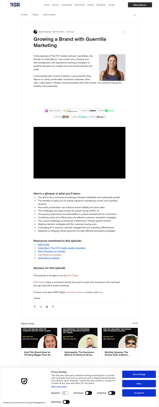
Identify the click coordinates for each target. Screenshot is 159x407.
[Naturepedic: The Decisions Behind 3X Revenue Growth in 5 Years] (80, 338)
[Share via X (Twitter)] (41, 306)
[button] (135, 15)
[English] (119, 4)
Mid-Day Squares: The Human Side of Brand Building (116, 353)
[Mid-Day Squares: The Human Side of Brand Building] (120, 338)
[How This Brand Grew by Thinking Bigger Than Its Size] (39, 338)
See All (135, 323)
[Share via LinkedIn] (47, 306)
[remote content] (79, 100)
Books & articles (49, 15)
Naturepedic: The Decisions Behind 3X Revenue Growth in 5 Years (79, 353)
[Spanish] (123, 4)
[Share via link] (53, 306)
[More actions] (123, 31)
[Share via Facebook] (35, 306)
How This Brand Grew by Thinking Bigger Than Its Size (37, 353)
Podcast (35, 15)
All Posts (24, 15)
